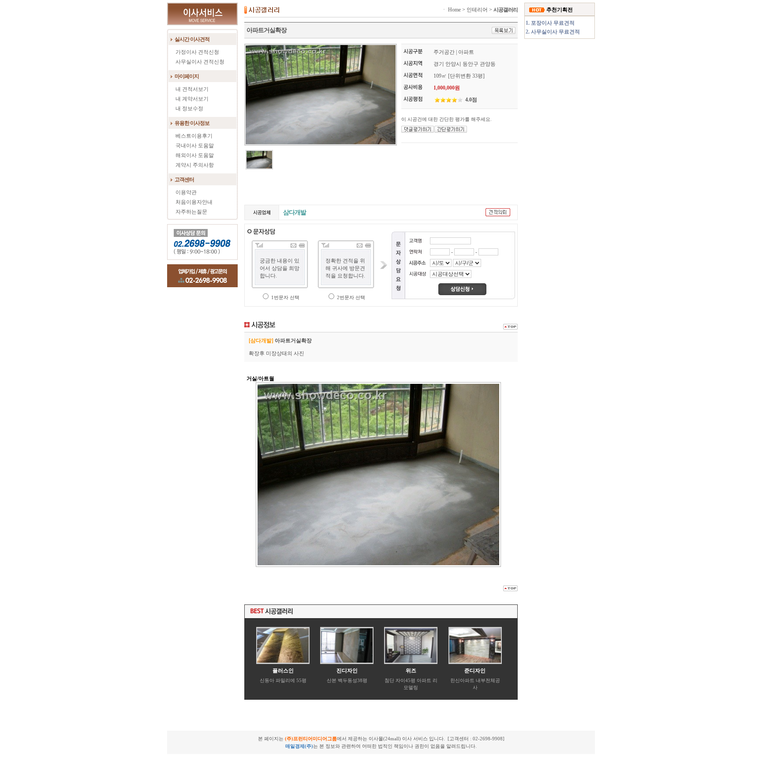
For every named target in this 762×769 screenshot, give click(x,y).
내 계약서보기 (192, 99)
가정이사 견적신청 (197, 52)
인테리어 (477, 10)
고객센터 (184, 179)
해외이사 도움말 (195, 155)
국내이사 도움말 (195, 146)
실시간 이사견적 (192, 39)
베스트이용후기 (194, 136)
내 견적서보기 (192, 89)
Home (454, 10)
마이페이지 (187, 76)
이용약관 (186, 192)
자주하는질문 (191, 212)
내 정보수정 (189, 108)
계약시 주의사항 (195, 165)
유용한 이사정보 (192, 123)
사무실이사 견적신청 (200, 62)
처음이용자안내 (194, 202)
